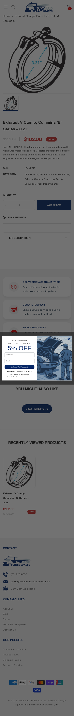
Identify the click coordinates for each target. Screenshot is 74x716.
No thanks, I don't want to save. (19, 371)
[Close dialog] (69, 338)
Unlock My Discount (19, 367)
